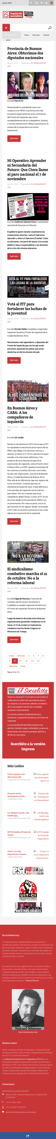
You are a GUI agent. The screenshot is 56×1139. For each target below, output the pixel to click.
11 (20, 661)
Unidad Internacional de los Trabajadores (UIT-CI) (23, 1059)
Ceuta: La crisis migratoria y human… (17, 852)
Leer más (14, 138)
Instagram (36, 3)
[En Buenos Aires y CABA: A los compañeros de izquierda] (28, 390)
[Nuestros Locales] (28, 907)
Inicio (11, 656)
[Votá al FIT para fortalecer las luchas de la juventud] (28, 286)
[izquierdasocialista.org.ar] (28, 14)
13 (32, 661)
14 (38, 661)
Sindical (46, 35)
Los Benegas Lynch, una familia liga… (18, 814)
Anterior (21, 656)
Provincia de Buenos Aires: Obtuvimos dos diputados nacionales (25, 53)
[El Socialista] (28, 691)
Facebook (31, 3)
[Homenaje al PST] (28, 870)
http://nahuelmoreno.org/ (28, 1032)
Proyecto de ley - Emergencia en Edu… (16, 795)
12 (26, 661)
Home (26, 35)
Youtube (46, 3)
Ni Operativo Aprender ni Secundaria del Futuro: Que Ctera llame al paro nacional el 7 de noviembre (27, 169)
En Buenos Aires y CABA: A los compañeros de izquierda (22, 414)
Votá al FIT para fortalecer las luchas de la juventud (27, 309)
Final (23, 666)
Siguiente (13, 666)
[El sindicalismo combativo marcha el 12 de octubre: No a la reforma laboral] (28, 552)
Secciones (36, 35)
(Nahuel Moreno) (32, 981)
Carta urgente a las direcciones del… (16, 775)
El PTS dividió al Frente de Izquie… (19, 833)
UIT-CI (51, 3)
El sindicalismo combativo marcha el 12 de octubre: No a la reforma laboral (27, 576)
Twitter (41, 3)
